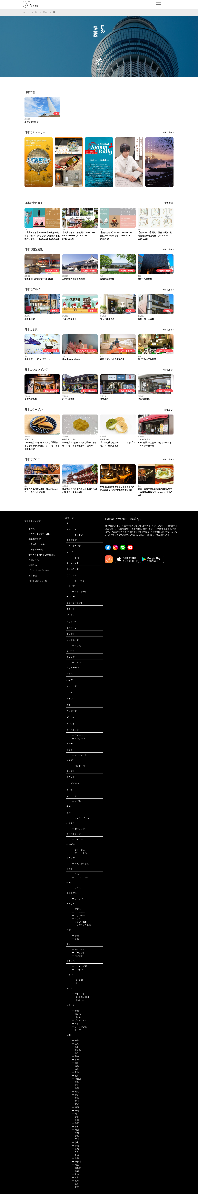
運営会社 (33, 575)
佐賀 (75, 1044)
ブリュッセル (79, 853)
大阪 (75, 1165)
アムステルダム (80, 863)
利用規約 (33, 565)
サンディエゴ (79, 922)
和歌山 (76, 1079)
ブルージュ (78, 850)
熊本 (75, 1075)
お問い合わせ (35, 560)
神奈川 (76, 1161)
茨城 (75, 1149)
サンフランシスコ (81, 925)
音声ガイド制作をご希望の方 (42, 555)
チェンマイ (78, 949)
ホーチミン (78, 829)
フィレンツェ (79, 1027)
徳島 (75, 1040)
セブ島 (76, 801)
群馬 (75, 1158)
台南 (75, 935)
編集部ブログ (35, 539)
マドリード (78, 994)
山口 (75, 1053)
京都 (75, 1174)
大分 (75, 1114)
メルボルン (78, 738)
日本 (45, 12)
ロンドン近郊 (79, 966)
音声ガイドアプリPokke (39, 534)
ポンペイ (77, 1014)
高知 (75, 1056)
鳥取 (75, 1047)
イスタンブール (80, 818)
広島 (75, 1136)
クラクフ (77, 535)
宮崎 (75, 1059)
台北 (75, 939)
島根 (75, 1184)
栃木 (75, 1126)
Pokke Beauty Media (38, 581)
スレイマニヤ (79, 755)
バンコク (77, 956)
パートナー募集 (36, 549)
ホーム (26, 12)
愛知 (75, 1155)
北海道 (76, 1168)
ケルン (76, 874)
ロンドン (77, 969)
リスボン (77, 898)
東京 (75, 1187)
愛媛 (75, 1117)
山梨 (75, 1171)
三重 (75, 1177)
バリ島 (76, 646)
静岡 (75, 1133)
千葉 (75, 1120)
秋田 (75, 1063)
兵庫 (75, 1123)
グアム (76, 909)
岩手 (75, 1094)
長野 (75, 1152)
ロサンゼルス (79, 915)
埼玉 (75, 1085)
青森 (75, 1098)
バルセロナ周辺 (80, 997)
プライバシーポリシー (39, 570)
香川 (75, 1101)
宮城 (75, 1104)
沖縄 (75, 1110)
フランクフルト (80, 877)
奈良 (75, 1142)
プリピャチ (78, 581)
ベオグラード (79, 591)
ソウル (76, 888)
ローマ (76, 1030)
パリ (75, 983)
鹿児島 (76, 1050)
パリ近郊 (77, 980)
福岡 (75, 1107)
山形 (75, 1088)
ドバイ (76, 558)
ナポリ (76, 1011)
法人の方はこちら (37, 544)
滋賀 (75, 1091)
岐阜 (75, 1082)
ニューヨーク (79, 912)
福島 (75, 1066)
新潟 (75, 1145)
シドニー (77, 839)
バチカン (77, 1017)
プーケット (78, 952)
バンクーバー (79, 766)
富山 (75, 1072)
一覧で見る (167, 132)
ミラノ (76, 1023)
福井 (75, 1069)
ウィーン (77, 735)
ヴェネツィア (79, 1020)
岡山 (75, 1130)
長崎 (75, 1181)
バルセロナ (78, 1000)
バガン (76, 662)
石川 (75, 1139)
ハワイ (76, 919)
